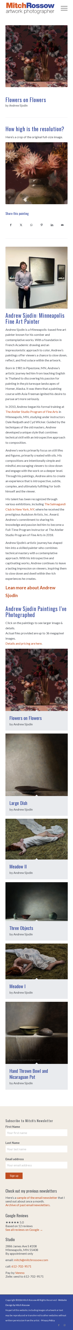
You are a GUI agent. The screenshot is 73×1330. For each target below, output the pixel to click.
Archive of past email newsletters (27, 1205)
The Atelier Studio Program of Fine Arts (31, 411)
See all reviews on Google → (24, 1229)
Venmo (20, 1272)
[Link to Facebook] (59, 1325)
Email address (14, 1159)
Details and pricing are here (23, 643)
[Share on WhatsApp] (31, 224)
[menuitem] (62, 8)
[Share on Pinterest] (42, 224)
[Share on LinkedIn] (52, 224)
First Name (12, 1126)
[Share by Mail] (62, 224)
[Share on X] (21, 224)
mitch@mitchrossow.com (31, 1260)
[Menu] (62, 8)
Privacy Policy (48, 1320)
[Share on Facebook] (10, 224)
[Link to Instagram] (65, 1325)
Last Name (12, 1142)
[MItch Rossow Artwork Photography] (30, 8)
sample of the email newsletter (37, 1197)
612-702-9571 (21, 1266)
